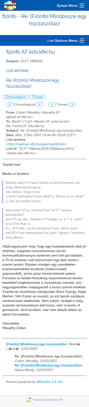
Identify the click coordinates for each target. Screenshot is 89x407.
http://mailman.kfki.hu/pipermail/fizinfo (36, 144)
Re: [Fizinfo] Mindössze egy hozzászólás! (48, 365)
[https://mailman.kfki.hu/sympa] (10, 5)
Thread (37, 97)
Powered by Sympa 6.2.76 (47, 399)
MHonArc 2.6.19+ (50, 382)
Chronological (15, 97)
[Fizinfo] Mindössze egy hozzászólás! (36, 344)
